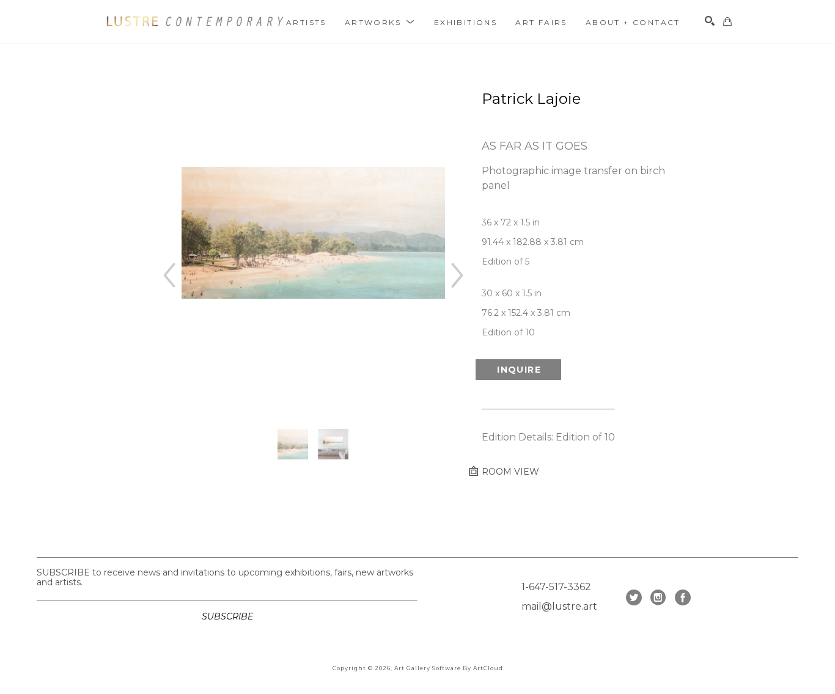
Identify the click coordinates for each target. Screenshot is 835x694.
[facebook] (683, 597)
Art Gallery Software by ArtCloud (448, 668)
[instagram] (658, 597)
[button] (380, 21)
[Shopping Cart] (727, 21)
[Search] (710, 21)
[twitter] (634, 597)
